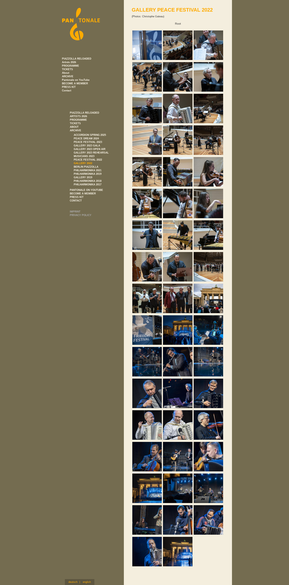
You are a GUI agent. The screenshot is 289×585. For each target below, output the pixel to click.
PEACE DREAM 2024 (86, 138)
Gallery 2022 (83, 163)
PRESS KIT (77, 197)
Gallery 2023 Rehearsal (91, 152)
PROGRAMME (78, 119)
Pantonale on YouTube (86, 190)
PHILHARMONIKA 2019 (87, 173)
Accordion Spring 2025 (90, 134)
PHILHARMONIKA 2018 (87, 180)
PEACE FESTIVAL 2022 (88, 159)
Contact (76, 200)
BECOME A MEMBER (83, 193)
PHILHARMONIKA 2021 (87, 170)
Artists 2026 (78, 116)
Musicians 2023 (84, 156)
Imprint (75, 211)
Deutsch (72, 581)
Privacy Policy (80, 215)
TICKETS (75, 123)
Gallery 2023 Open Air (89, 149)
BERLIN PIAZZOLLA (86, 166)
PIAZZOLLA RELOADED (84, 112)
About (74, 126)
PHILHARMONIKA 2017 (87, 184)
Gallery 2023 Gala (87, 145)
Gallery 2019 (83, 177)
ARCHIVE (75, 130)
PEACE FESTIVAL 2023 (88, 142)
